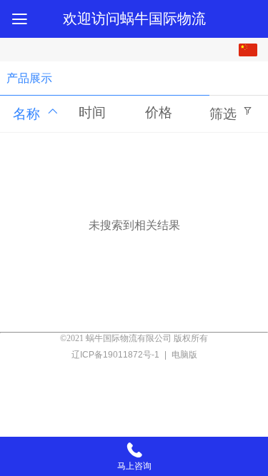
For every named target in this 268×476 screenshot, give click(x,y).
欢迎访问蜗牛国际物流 (134, 18)
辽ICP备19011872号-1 (116, 354)
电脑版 (184, 354)
